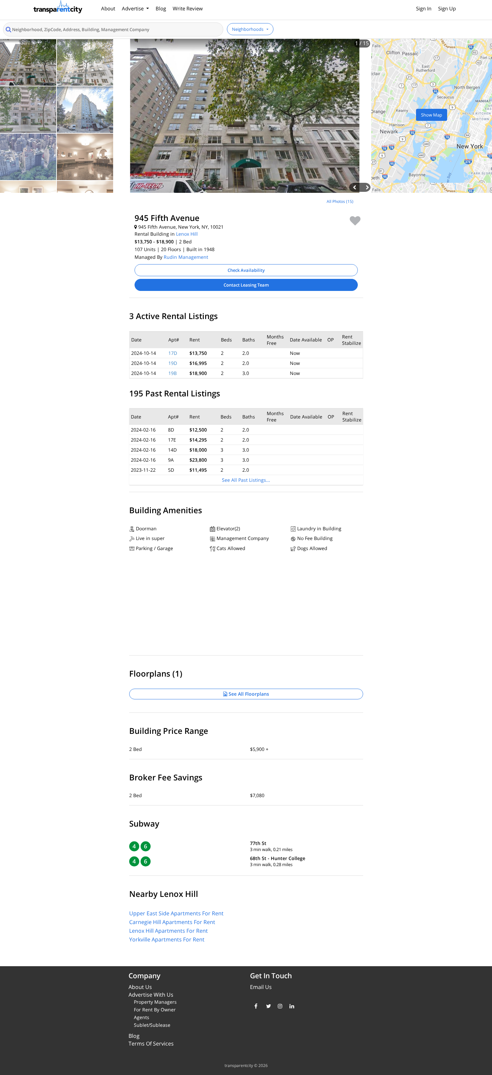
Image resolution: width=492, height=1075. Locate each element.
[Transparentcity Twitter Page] (267, 1006)
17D (172, 353)
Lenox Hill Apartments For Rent (168, 930)
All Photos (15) (340, 201)
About (108, 8)
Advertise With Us (151, 994)
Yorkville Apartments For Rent (166, 939)
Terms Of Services (151, 1043)
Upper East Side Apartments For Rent (176, 913)
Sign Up (447, 8)
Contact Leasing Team (246, 285)
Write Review (188, 8)
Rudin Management (186, 257)
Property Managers (155, 1002)
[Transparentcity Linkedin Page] (290, 1006)
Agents (141, 1017)
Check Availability (246, 270)
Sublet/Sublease (152, 1025)
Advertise (133, 8)
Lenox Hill (187, 234)
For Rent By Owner (155, 1009)
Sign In (423, 8)
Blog (161, 8)
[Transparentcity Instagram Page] (278, 1006)
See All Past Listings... (246, 480)
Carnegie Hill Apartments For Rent (172, 922)
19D (172, 363)
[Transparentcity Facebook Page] (255, 1006)
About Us (140, 987)
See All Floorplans (248, 694)
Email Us (261, 987)
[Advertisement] (61, 245)
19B (172, 373)
